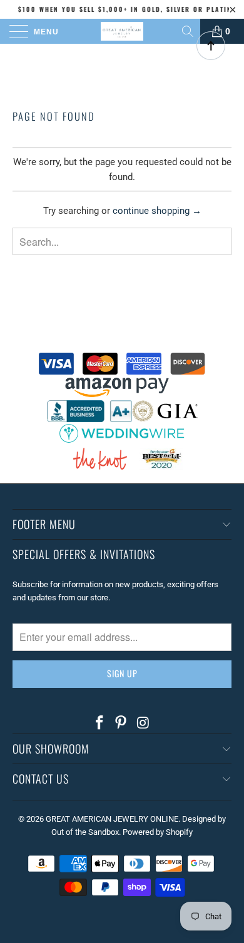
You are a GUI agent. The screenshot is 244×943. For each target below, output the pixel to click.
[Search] (188, 31)
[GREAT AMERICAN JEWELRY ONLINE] (122, 31)
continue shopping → (157, 210)
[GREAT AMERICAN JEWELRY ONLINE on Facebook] (99, 723)
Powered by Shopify (158, 832)
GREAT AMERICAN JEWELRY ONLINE (112, 819)
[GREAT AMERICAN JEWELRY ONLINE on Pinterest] (121, 723)
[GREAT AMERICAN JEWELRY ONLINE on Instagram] (143, 723)
